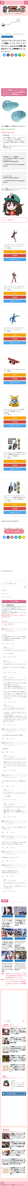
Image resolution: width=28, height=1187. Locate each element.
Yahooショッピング (15, 259)
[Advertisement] (14, 73)
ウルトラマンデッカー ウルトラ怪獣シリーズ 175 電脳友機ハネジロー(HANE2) (14, 411)
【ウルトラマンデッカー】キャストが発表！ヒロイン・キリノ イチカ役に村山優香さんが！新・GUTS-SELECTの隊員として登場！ (7, 923)
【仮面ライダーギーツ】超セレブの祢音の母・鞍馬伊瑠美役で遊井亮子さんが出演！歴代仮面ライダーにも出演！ (15, 975)
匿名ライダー (12, 650)
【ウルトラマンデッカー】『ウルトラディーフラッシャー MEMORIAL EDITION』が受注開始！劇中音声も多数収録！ (20, 946)
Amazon (15, 251)
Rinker (9, 247)
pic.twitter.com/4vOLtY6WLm (11, 177)
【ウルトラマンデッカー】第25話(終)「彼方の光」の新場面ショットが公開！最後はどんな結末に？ (20, 922)
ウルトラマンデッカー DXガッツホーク (15, 369)
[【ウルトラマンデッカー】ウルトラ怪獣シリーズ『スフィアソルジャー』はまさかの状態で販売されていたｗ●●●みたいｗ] (16, 55)
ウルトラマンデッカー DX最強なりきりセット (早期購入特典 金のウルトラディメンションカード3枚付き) (15, 454)
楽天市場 (15, 255)
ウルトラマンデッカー (8, 570)
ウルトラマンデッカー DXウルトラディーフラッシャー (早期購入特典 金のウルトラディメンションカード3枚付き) (15, 497)
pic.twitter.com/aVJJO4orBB (10, 161)
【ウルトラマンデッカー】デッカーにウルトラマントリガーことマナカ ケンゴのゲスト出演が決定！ (20, 966)
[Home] (14, 11)
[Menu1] (14, 2)
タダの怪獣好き (11, 709)
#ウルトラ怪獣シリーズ (15, 158)
